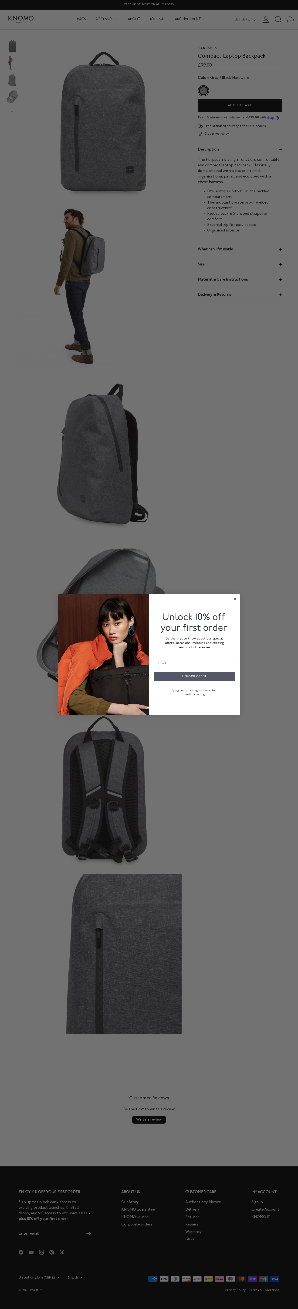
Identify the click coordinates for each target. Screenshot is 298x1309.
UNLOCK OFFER (194, 676)
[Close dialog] (235, 599)
